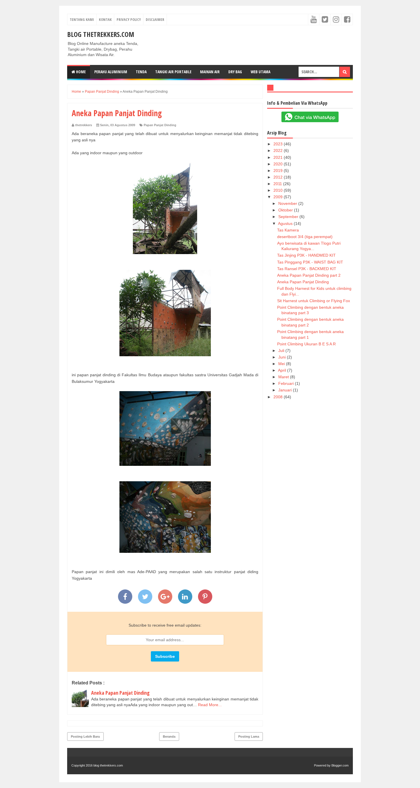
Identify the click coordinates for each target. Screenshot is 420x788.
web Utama (260, 71)
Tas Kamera (288, 230)
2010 (278, 190)
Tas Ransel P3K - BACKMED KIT (306, 268)
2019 (278, 170)
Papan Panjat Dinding (160, 125)
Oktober (286, 210)
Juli (281, 350)
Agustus (286, 223)
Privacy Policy (129, 19)
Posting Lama (248, 736)
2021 (278, 157)
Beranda (169, 736)
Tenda (141, 71)
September (288, 216)
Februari (286, 383)
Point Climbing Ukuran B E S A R (306, 344)
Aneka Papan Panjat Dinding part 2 (309, 275)
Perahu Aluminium (110, 71)
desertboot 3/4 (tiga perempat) (305, 236)
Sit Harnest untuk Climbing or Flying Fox (313, 300)
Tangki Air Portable (173, 71)
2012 (278, 177)
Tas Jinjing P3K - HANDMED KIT (306, 255)
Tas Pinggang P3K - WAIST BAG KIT (310, 262)
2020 (278, 164)
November (288, 203)
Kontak (105, 19)
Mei (282, 363)
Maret (284, 377)
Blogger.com (340, 765)
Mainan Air (210, 71)
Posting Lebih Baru (85, 736)
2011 (278, 183)
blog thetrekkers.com (100, 34)
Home (80, 71)
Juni (282, 357)
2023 (278, 144)
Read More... (210, 704)
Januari (285, 390)
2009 (278, 197)
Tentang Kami (82, 19)
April (282, 370)
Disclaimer (155, 19)
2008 (278, 397)
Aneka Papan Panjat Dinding (120, 692)
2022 (278, 150)
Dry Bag (235, 71)
